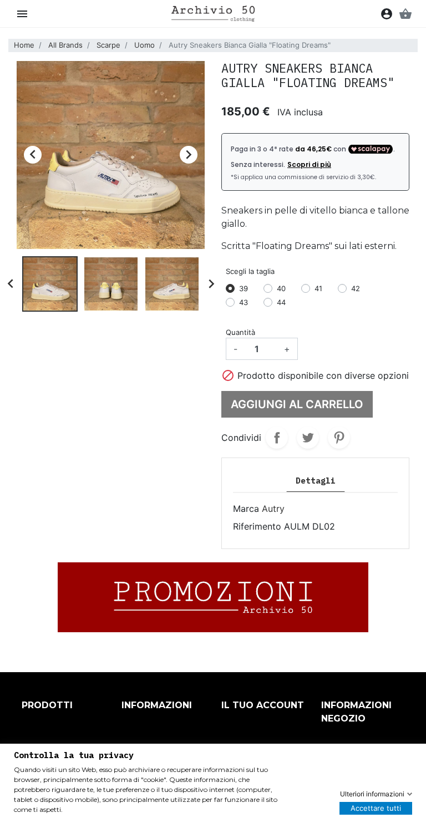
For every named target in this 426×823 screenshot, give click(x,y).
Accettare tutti (376, 808)
